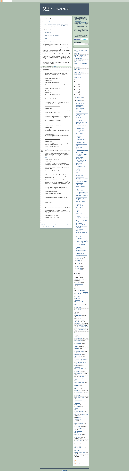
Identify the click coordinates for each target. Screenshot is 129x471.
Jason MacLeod (78, 21)
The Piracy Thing (79, 175)
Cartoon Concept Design (80, 329)
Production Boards (79, 190)
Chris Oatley (77, 406)
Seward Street (78, 354)
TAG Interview (78, 74)
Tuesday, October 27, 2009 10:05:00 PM (53, 193)
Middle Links (78, 117)
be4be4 (76, 365)
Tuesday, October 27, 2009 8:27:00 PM (52, 170)
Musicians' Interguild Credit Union (81, 63)
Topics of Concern (79, 183)
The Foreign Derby (79, 207)
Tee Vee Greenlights (80, 108)
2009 (76, 95)
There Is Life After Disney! (81, 133)
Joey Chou (77, 313)
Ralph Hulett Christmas (79, 72)
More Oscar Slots (79, 229)
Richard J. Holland (78, 349)
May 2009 (78, 263)
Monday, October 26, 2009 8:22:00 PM (52, 88)
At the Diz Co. (79, 230)
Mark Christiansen (78, 315)
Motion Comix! (79, 170)
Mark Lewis (77, 385)
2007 (76, 273)
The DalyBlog (77, 323)
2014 (76, 87)
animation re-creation (79, 423)
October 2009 (79, 100)
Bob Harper (77, 348)
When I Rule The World (79, 293)
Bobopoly (77, 388)
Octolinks (78, 145)
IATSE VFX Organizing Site (80, 55)
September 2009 (80, 257)
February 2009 (79, 268)
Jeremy (46, 149)
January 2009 (79, 269)
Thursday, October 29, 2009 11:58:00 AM (53, 217)
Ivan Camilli (77, 298)
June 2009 (79, 261)
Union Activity (79, 120)
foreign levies (77, 75)
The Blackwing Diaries (79, 382)
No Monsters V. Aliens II (81, 125)
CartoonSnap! (77, 321)
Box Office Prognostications (81, 144)
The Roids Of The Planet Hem (81, 301)
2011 (76, 92)
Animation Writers (78, 392)
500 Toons (77, 404)
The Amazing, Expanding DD (81, 195)
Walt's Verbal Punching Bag (81, 122)
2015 (76, 86)
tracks (49, 21)
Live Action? (78, 131)
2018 (76, 81)
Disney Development (80, 115)
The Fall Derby (79, 248)
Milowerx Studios (78, 400)
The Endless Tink (79, 158)
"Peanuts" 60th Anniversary (81, 139)
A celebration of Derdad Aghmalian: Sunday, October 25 (82, 150)
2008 (76, 271)
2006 (76, 275)
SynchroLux (77, 371)
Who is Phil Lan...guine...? (80, 377)
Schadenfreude (79, 147)
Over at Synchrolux (80, 109)
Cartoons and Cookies (79, 351)
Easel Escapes (78, 409)
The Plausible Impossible (80, 397)
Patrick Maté (77, 395)
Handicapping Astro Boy (81, 166)
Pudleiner (79, 417)
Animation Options (78, 338)
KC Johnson (83, 22)
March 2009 (79, 266)
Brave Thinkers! (79, 163)
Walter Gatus (77, 336)
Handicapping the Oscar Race (82, 192)
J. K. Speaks (78, 111)
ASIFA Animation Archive (80, 60)
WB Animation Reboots (80, 205)
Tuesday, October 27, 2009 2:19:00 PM (52, 139)
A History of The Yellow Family (82, 164)
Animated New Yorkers (80, 244)
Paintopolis (77, 443)
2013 (76, 89)
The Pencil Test (78, 434)
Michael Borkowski (81, 290)
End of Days (78, 123)
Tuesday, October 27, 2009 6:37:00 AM (52, 112)
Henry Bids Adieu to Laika (81, 235)
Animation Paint (82, 325)
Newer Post (43, 224)
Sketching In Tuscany (79, 447)
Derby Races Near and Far (81, 181)
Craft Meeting (77, 67)
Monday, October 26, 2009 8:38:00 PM (52, 94)
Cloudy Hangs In (79, 213)
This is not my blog (79, 393)
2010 (76, 94)
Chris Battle (77, 282)
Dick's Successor (79, 238)
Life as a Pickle (78, 421)
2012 (76, 91)
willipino (76, 346)
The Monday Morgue (79, 373)
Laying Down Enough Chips (81, 193)
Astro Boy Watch (79, 119)
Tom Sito (77, 432)
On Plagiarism (79, 251)
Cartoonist (83, 442)
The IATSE (77, 53)
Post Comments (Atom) (50, 226)
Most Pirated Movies (48, 18)
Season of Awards (79, 157)
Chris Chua (81, 318)
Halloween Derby (79, 105)
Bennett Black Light (79, 284)
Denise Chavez (78, 307)
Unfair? (77, 172)
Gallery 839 (77, 69)
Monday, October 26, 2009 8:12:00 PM (52, 78)
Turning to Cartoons (80, 106)
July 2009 (78, 260)
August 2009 (79, 258)
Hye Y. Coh (81, 320)
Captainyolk (77, 288)
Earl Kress (82, 376)
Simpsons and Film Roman (81, 224)
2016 (76, 84)
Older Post (69, 224)
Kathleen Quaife (78, 419)
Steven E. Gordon (78, 340)
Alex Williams (77, 450)
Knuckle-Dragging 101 (79, 333)
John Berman (77, 287)
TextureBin (77, 414)
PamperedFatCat (78, 440)
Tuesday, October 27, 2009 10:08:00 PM (53, 199)
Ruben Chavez (78, 309)
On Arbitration (79, 223)
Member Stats (78, 70)
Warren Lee (77, 380)
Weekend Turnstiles (80, 177)
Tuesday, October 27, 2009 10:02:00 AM (53, 125)
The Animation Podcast (79, 368)
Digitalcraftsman (84, 414)
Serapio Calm (77, 296)
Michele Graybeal (78, 341)
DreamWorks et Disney (80, 142)
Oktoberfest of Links (80, 253)
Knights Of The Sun (79, 310)
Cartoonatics (77, 426)
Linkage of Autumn (80, 211)
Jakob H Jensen (78, 357)
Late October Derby (80, 140)
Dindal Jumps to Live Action (81, 197)
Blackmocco (77, 300)
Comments (78, 463)
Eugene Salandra (78, 431)
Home (56, 224)
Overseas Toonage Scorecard (82, 236)
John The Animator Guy (79, 304)
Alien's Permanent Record (80, 452)
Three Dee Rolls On (80, 103)
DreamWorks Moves (80, 128)
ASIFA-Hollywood (78, 58)
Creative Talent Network (79, 411)
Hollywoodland (78, 390)
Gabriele (76, 408)
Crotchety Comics (78, 455)
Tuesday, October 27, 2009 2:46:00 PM (52, 159)
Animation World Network (80, 56)
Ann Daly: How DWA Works (81, 255)
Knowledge (78, 137)
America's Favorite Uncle (80, 428)
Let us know (76, 279)
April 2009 (78, 265)
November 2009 (80, 98)
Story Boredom (78, 437)
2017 (76, 83)
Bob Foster (77, 332)
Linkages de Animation (80, 184)
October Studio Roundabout (81, 152)
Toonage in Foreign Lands (81, 250)
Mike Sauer (81, 23)
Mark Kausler (77, 367)
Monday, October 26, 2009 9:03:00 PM (52, 106)
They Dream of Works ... (81, 201)
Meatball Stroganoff (80, 101)
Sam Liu (76, 387)
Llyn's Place (77, 356)
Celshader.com (78, 343)
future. (46, 157)
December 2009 (80, 97)
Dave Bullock (85, 292)
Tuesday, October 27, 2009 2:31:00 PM (52, 146)
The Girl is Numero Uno (80, 186)
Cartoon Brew (77, 61)
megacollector (78, 77)
